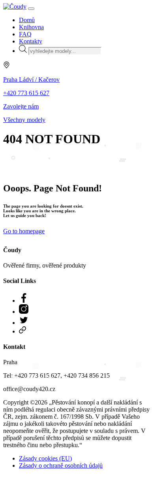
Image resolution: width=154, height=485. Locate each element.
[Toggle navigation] (31, 8)
